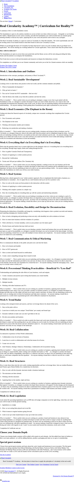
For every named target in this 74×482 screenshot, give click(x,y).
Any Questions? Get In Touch (49, 464)
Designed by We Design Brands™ (63, 476)
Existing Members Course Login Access (12, 468)
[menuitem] (39, 4)
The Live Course (21, 464)
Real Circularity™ (10, 471)
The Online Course (33, 464)
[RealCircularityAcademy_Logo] (9, 1)
